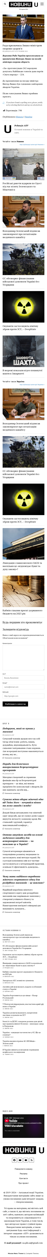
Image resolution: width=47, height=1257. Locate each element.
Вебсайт (6, 692)
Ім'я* (4, 674)
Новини (19, 116)
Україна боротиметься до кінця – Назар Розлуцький (20, 996)
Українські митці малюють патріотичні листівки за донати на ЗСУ (20, 1014)
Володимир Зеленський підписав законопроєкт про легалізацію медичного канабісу (21, 234)
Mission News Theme (15, 1253)
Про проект (23, 1183)
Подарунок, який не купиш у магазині (19, 730)
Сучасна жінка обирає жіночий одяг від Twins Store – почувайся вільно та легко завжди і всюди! (23, 802)
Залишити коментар (12, 758)
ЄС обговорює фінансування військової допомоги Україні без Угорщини (21, 281)
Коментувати (7, 643)
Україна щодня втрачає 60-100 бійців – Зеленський (19, 1042)
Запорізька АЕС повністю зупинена (18, 980)
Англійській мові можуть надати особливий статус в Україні (22, 988)
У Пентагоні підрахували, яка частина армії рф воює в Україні (23, 1005)
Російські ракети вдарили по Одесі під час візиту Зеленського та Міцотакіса (22, 186)
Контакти (23, 1178)
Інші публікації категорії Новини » (32, 144)
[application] (23, 1126)
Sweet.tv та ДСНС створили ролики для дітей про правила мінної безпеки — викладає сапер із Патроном (23, 1023)
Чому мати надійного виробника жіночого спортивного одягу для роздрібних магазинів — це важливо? (23, 879)
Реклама (23, 1173)
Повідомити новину (23, 1169)
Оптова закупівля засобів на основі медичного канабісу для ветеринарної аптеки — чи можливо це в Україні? (22, 839)
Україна (28, 116)
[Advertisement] (23, 1082)
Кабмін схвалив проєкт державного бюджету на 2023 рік (22, 612)
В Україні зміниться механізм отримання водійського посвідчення (21, 1051)
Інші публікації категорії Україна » (32, 385)
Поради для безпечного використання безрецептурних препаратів (20, 767)
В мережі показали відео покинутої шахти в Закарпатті (22, 372)
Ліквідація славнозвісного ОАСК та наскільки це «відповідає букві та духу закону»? (22, 566)
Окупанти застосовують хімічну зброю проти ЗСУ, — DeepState (20, 327)
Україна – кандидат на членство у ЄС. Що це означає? (22, 1033)
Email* (5, 683)
